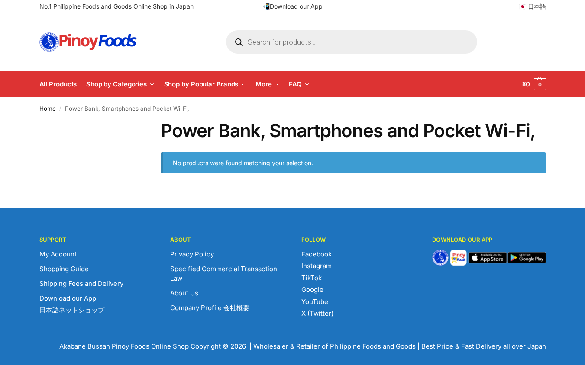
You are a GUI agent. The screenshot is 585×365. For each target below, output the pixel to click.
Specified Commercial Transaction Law (223, 274)
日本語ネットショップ (71, 310)
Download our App (67, 298)
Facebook (316, 254)
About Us (184, 293)
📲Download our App (292, 6)
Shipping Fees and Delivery (81, 283)
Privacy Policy (192, 254)
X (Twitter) (317, 313)
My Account (58, 254)
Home (47, 108)
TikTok (311, 278)
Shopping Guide (64, 269)
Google (312, 289)
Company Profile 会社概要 (209, 308)
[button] (534, 84)
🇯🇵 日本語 (532, 6)
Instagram (316, 266)
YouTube (314, 302)
